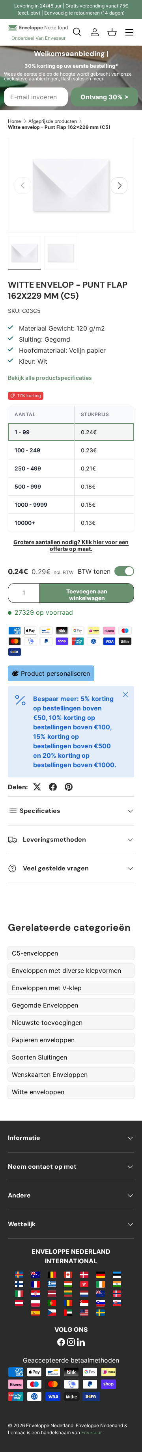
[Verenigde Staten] (84, 1312)
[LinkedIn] (81, 1343)
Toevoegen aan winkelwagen (86, 594)
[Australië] (35, 1274)
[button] (112, 32)
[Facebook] (61, 1343)
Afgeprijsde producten (52, 121)
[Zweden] (100, 1312)
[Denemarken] (84, 1274)
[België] (52, 1274)
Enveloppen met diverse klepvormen (66, 970)
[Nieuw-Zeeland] (100, 1293)
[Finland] (19, 1284)
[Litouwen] (68, 1293)
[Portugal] (52, 1303)
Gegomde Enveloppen (45, 1005)
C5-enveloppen (35, 953)
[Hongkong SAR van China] (84, 1284)
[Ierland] (100, 1284)
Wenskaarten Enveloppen (50, 1074)
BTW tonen (94, 571)
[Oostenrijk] (19, 1303)
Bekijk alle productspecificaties (50, 377)
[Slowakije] (117, 1303)
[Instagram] (71, 1343)
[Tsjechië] (52, 1312)
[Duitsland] (100, 1274)
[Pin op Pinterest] (69, 787)
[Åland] (19, 1274)
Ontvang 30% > (104, 97)
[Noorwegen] (117, 1293)
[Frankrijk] (35, 1284)
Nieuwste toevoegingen (47, 1022)
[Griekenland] (52, 1284)
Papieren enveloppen (43, 1040)
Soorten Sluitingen (39, 1057)
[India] (117, 1284)
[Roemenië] (68, 1303)
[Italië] (19, 1293)
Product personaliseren (55, 673)
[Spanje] (35, 1312)
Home (14, 121)
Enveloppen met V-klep (47, 988)
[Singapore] (84, 1303)
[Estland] (117, 1274)
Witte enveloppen (38, 1092)
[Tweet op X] (37, 787)
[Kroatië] (35, 1293)
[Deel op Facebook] (53, 787)
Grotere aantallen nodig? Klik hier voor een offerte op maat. (71, 545)
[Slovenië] (100, 1303)
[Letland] (52, 1293)
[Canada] (68, 1274)
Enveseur (91, 1432)
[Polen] (35, 1303)
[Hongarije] (68, 1284)
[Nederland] (84, 1293)
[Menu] (129, 32)
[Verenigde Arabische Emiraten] (68, 1312)
